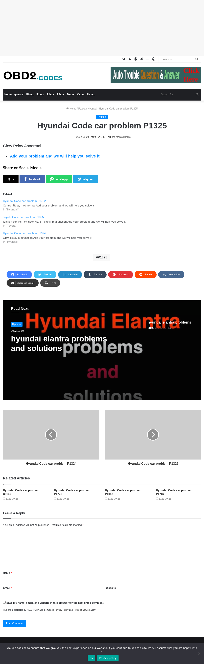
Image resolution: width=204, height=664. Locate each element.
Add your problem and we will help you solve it (55, 156)
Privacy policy (108, 658)
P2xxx (50, 94)
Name (7, 572)
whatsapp (62, 179)
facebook (35, 179)
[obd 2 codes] (33, 76)
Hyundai (92, 108)
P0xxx (30, 94)
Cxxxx (80, 94)
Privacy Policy (62, 610)
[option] (102, 350)
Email (7, 587)
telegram (87, 179)
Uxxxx (91, 94)
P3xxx (60, 94)
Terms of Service (81, 610)
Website (111, 587)
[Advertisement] (102, 28)
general (19, 94)
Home (8, 94)
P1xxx (40, 94)
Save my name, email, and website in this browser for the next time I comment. (55, 602)
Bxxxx (70, 94)
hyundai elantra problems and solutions (59, 343)
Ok (91, 658)
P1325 (102, 257)
